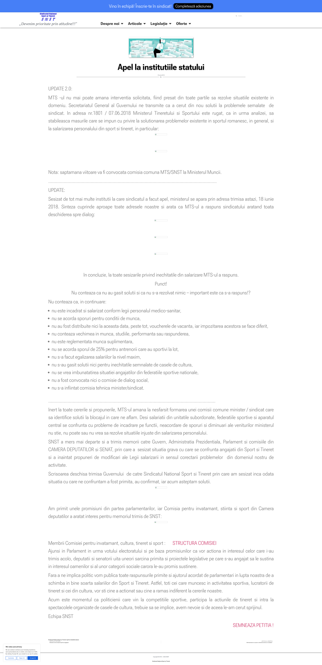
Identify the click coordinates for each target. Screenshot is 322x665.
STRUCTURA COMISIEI (194, 543)
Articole (135, 23)
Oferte (181, 23)
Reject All (21, 658)
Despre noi (110, 23)
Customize (11, 658)
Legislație (159, 23)
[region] (21, 653)
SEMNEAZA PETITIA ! (253, 625)
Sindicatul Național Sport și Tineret (161, 661)
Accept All (33, 658)
